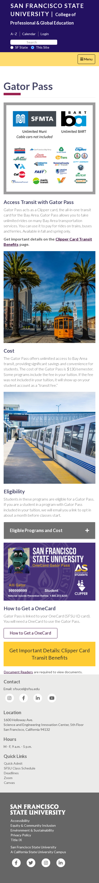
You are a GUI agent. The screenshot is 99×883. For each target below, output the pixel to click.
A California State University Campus (38, 852)
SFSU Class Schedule (19, 768)
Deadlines (11, 773)
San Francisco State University (33, 847)
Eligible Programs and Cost (36, 530)
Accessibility (20, 821)
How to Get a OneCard (30, 632)
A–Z (14, 34)
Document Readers (18, 672)
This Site (42, 47)
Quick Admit (13, 763)
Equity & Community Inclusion (33, 825)
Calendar (29, 34)
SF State (21, 47)
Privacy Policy (21, 835)
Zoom (8, 778)
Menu (87, 60)
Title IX (16, 840)
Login (45, 34)
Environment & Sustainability (32, 830)
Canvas (9, 783)
